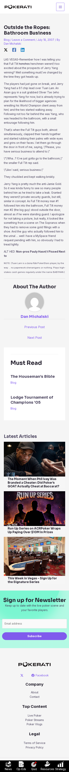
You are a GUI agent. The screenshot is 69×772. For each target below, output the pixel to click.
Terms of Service (34, 743)
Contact (34, 696)
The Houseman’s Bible (33, 376)
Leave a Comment (23, 39)
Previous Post (34, 327)
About (34, 692)
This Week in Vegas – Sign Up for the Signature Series (32, 580)
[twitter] (22, 675)
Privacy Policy (35, 747)
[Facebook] (14, 50)
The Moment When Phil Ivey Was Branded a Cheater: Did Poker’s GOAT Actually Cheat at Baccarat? (33, 482)
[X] (6, 50)
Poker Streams (34, 720)
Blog (7, 39)
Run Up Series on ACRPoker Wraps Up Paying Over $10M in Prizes (34, 530)
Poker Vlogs (34, 724)
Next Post (34, 338)
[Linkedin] (23, 50)
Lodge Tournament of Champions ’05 (32, 400)
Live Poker (34, 715)
